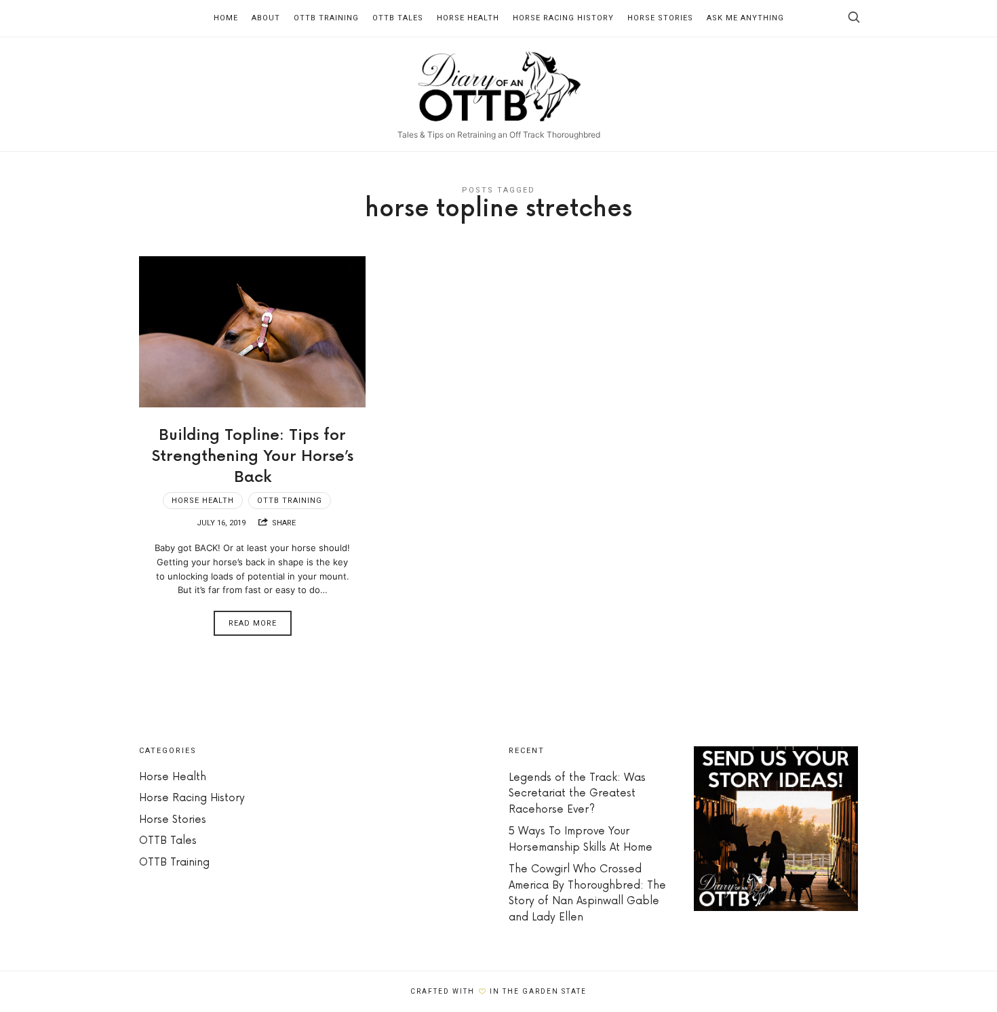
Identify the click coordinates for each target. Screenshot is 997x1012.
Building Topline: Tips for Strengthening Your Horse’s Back (252, 456)
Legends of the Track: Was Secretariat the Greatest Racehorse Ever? (577, 793)
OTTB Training (326, 18)
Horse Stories (660, 18)
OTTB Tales (397, 18)
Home (226, 18)
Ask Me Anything (745, 18)
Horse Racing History (563, 18)
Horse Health (468, 18)
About (266, 18)
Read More (253, 623)
